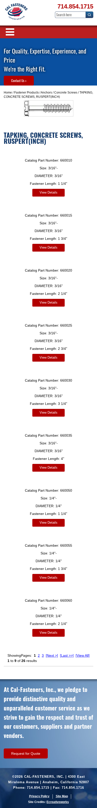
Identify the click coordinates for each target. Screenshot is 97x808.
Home (8, 92)
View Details (48, 192)
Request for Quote (25, 753)
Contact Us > (18, 80)
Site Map (62, 796)
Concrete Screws (65, 92)
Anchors (46, 92)
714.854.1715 (75, 6)
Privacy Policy (39, 796)
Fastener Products (26, 92)
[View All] (83, 655)
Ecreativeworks (58, 802)
